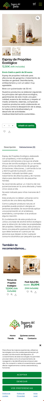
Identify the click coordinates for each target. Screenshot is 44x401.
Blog (20, 338)
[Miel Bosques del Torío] (11, 5)
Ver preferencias (22, 388)
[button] (40, 345)
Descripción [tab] (10, 147)
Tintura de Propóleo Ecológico (11, 283)
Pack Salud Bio (32, 282)
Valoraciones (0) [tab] (27, 147)
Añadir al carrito (26, 125)
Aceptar (22, 375)
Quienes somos (27, 335)
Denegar (22, 381)
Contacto (32, 338)
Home (13, 335)
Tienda (10, 338)
